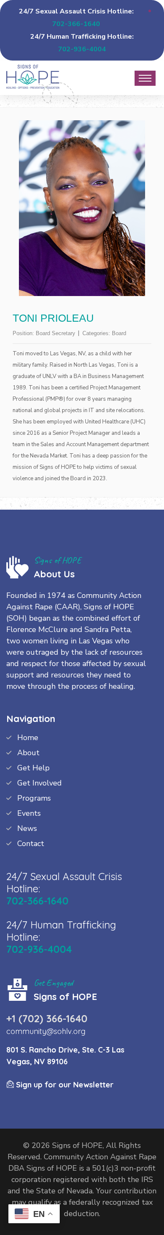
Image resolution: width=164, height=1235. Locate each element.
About (28, 753)
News (27, 828)
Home (27, 738)
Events (29, 813)
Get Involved (39, 783)
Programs (34, 798)
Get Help (33, 768)
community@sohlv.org (45, 1031)
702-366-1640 (76, 24)
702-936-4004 (82, 49)
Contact (30, 843)
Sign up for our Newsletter (64, 1085)
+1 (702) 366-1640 (46, 1018)
